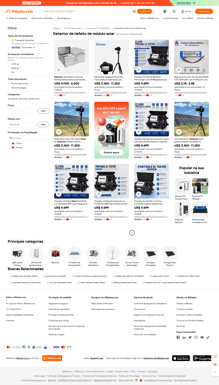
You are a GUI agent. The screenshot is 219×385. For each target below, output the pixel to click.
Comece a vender (184, 309)
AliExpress (67, 371)
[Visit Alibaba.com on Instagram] (196, 337)
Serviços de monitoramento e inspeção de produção (67, 327)
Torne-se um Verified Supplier (190, 320)
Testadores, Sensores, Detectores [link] (130, 28)
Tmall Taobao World (95, 371)
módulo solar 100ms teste (189, 276)
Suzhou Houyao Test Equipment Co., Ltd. (151, 92)
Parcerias (180, 326)
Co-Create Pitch (13, 309)
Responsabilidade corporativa (19, 315)
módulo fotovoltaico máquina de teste (91, 276)
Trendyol (141, 371)
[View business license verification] (136, 380)
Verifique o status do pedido (189, 315)
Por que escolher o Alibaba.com (20, 303)
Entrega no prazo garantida (61, 315)
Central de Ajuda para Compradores (150, 303)
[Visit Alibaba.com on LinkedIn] (184, 337)
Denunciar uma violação (145, 334)
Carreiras (10, 320)
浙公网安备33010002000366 (158, 380)
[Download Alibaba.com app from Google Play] (203, 358)
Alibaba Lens (22, 358)
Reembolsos (139, 320)
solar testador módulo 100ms (93, 283)
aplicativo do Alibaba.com (156, 358)
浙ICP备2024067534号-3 (185, 380)
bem (43, 111)
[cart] (174, 12)
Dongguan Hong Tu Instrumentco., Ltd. (71, 92)
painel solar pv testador (56, 276)
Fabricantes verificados (102, 303)
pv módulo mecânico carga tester (27, 283)
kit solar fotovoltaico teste (61, 283)
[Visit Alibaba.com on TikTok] (208, 337)
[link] (215, 357)
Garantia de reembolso (59, 309)
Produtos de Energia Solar (98, 28)
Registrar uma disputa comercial (149, 315)
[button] (134, 11)
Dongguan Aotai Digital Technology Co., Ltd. (191, 92)
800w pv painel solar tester (125, 283)
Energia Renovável (72, 28)
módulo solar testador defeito (25, 276)
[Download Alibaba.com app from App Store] (181, 358)
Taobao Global (121, 371)
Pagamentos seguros (58, 303)
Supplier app (96, 358)
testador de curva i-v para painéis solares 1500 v (166, 283)
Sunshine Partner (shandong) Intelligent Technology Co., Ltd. (111, 92)
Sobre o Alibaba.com (16, 297)
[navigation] (28, 131)
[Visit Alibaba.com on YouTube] (202, 337)
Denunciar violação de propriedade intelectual (150, 327)
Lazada (109, 371)
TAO (133, 371)
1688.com (78, 371)
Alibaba (56, 28)
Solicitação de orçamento (103, 309)
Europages (153, 371)
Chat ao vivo (139, 309)
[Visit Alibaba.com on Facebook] (178, 337)
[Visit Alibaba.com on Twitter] (190, 337)
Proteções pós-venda (59, 320)
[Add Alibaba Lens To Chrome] (52, 358)
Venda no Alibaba (184, 303)
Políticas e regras (56, 334)
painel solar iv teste (161, 276)
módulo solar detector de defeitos (129, 276)
